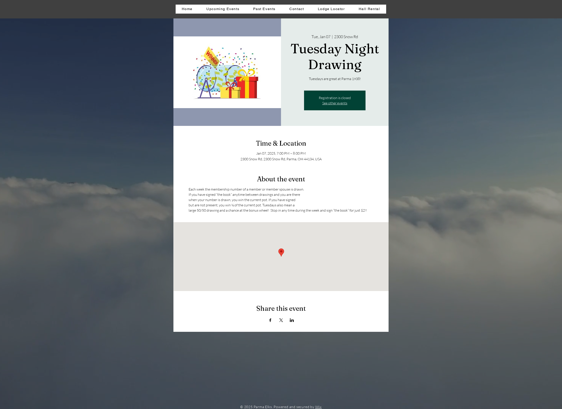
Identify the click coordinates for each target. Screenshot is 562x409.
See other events (334, 103)
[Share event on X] (281, 320)
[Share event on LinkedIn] (292, 320)
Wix (318, 407)
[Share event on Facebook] (270, 320)
